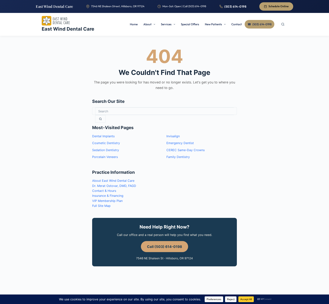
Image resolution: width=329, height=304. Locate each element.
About (147, 24)
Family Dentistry (178, 157)
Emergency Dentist (180, 143)
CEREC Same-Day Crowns (185, 150)
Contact (236, 24)
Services (166, 24)
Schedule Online (278, 6)
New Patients (213, 24)
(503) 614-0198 (235, 6)
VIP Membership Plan (107, 201)
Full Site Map (101, 206)
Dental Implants (103, 136)
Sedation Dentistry (105, 150)
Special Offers (190, 24)
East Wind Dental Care (54, 6)
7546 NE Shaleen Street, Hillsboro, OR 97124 (118, 6)
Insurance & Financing (107, 196)
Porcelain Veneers (105, 157)
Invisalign (173, 136)
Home (134, 24)
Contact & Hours (104, 191)
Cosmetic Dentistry (106, 143)
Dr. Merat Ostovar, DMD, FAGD (114, 186)
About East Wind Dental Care (113, 181)
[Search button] (100, 119)
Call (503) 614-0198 (164, 246)
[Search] (282, 24)
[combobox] (164, 111)
